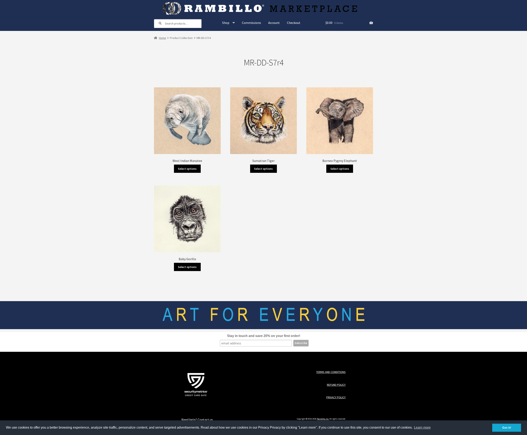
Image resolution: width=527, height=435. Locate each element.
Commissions (251, 23)
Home (162, 38)
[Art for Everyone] (263, 8)
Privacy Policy (335, 397)
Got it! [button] (506, 427)
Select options (187, 169)
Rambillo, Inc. (323, 418)
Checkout (293, 23)
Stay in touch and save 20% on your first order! (263, 336)
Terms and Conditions (330, 372)
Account (274, 23)
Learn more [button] (422, 427)
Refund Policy (336, 385)
